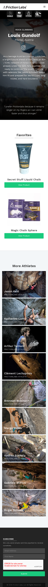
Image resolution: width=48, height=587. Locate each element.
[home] (14, 6)
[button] (44, 6)
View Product (24, 185)
